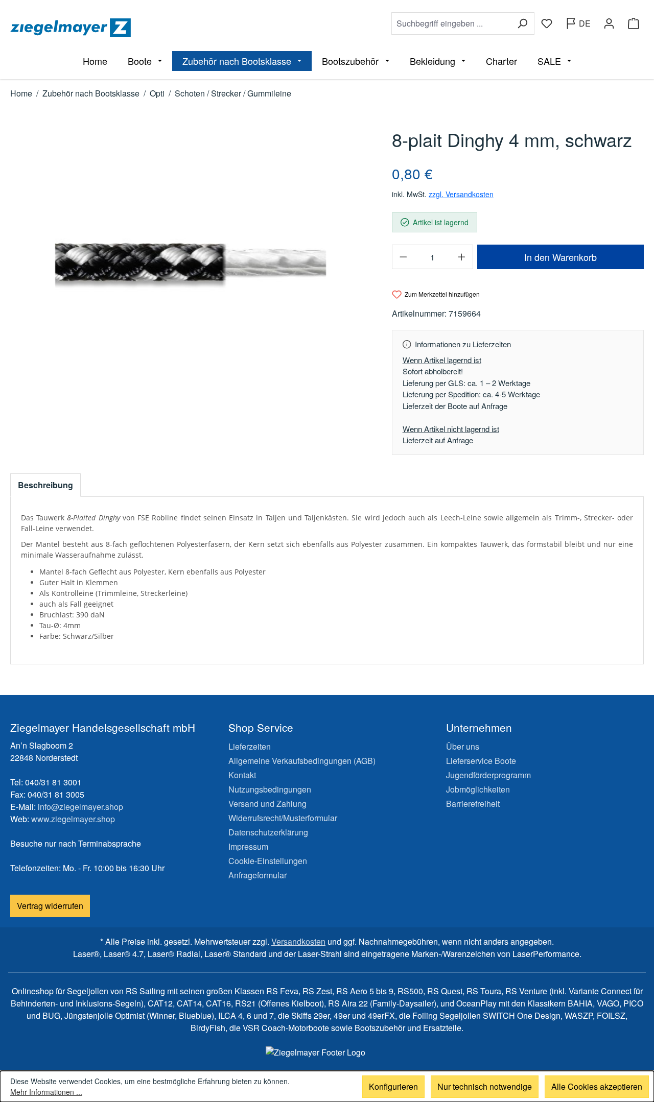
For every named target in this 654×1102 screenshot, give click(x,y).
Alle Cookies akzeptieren (596, 1086)
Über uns (462, 746)
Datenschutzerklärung (268, 832)
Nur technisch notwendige (484, 1086)
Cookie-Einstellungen (267, 861)
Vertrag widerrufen (50, 906)
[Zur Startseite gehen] (166, 27)
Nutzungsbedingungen (269, 789)
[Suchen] (522, 23)
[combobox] (451, 23)
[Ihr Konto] (609, 23)
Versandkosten (298, 941)
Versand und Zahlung (267, 803)
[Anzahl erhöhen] (462, 257)
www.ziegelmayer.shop (73, 819)
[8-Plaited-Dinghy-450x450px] (190, 263)
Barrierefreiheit (473, 803)
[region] (191, 263)
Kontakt (242, 775)
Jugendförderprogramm (488, 775)
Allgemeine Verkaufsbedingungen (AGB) (302, 760)
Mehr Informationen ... (46, 1092)
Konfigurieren (393, 1086)
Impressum (248, 846)
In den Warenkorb (560, 256)
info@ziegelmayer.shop (80, 806)
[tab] (45, 485)
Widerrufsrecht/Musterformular (282, 818)
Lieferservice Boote (481, 760)
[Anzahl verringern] (403, 257)
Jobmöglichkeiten (478, 789)
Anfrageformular (257, 875)
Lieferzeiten (249, 746)
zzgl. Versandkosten (461, 194)
